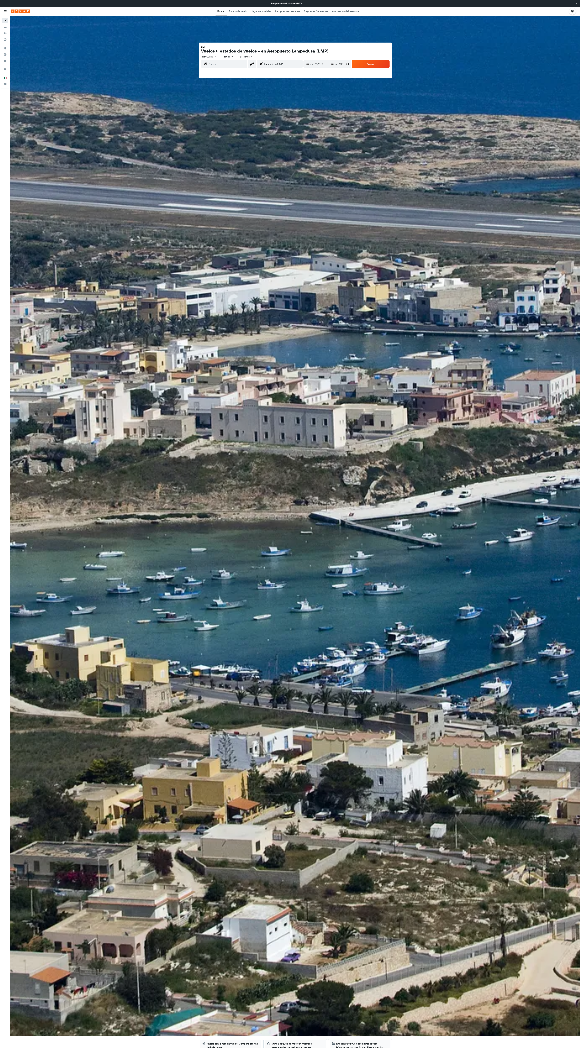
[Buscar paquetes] (5, 40)
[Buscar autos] (5, 33)
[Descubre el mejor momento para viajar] (5, 61)
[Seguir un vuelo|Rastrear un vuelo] (5, 54)
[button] (576, 3)
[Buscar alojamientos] (5, 27)
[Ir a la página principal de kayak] (20, 11)
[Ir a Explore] (5, 48)
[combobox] (209, 56)
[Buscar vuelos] (5, 21)
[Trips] (5, 69)
